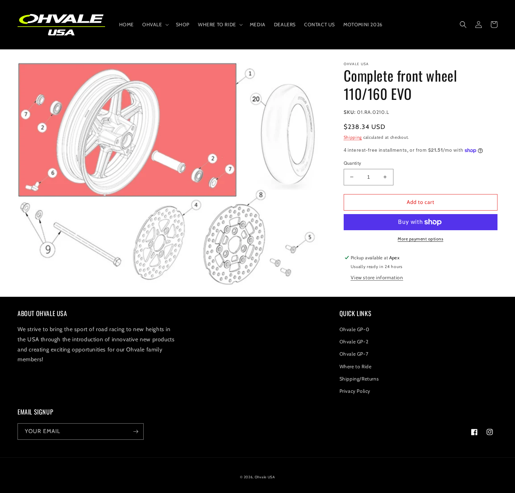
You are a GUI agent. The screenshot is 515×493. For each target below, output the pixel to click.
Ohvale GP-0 (354, 329)
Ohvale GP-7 (354, 354)
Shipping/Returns (359, 379)
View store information (377, 277)
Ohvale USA (265, 477)
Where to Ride (355, 366)
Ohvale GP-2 (354, 341)
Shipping (353, 137)
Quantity (353, 163)
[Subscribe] (135, 431)
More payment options (420, 238)
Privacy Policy (354, 391)
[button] (155, 24)
